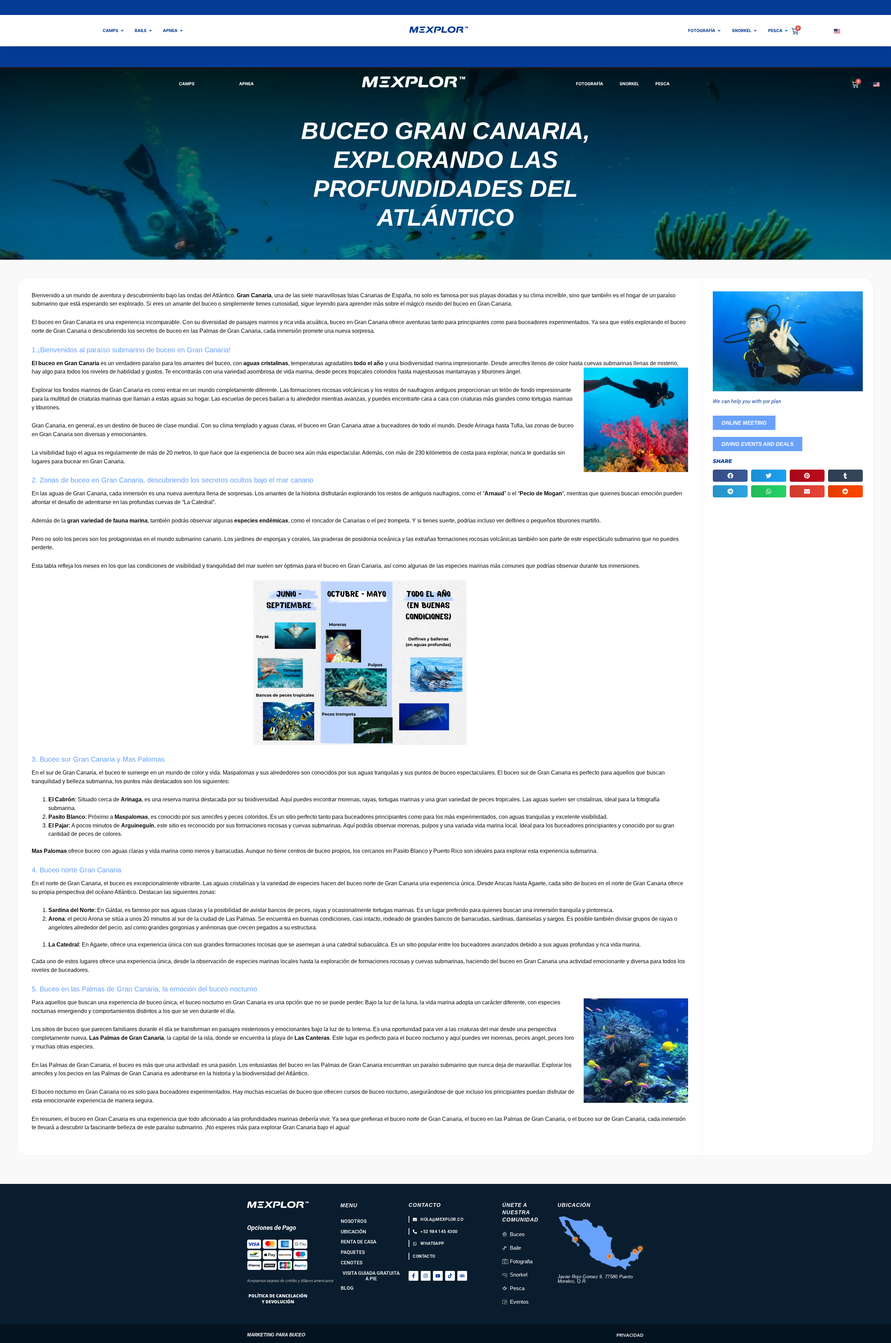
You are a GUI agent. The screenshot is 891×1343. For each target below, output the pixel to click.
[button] (730, 476)
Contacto (425, 1205)
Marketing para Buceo (276, 1334)
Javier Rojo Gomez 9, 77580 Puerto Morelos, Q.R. (595, 1279)
